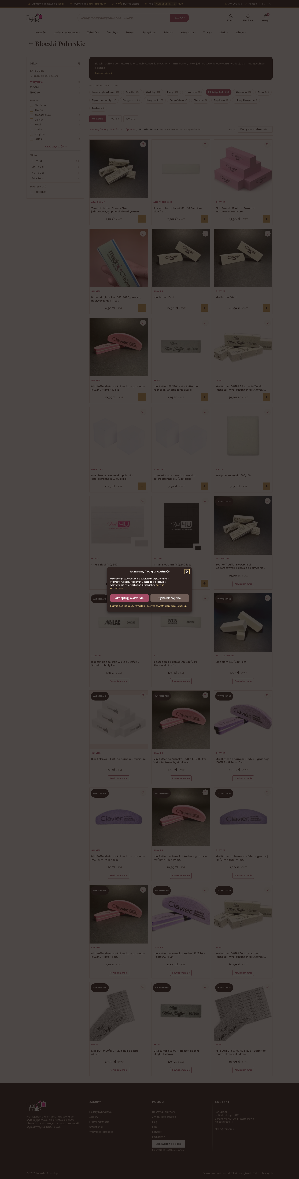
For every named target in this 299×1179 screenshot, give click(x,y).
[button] (187, 571)
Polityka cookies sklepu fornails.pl (127, 605)
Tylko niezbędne (169, 598)
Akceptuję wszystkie (129, 598)
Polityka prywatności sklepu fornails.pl (167, 605)
